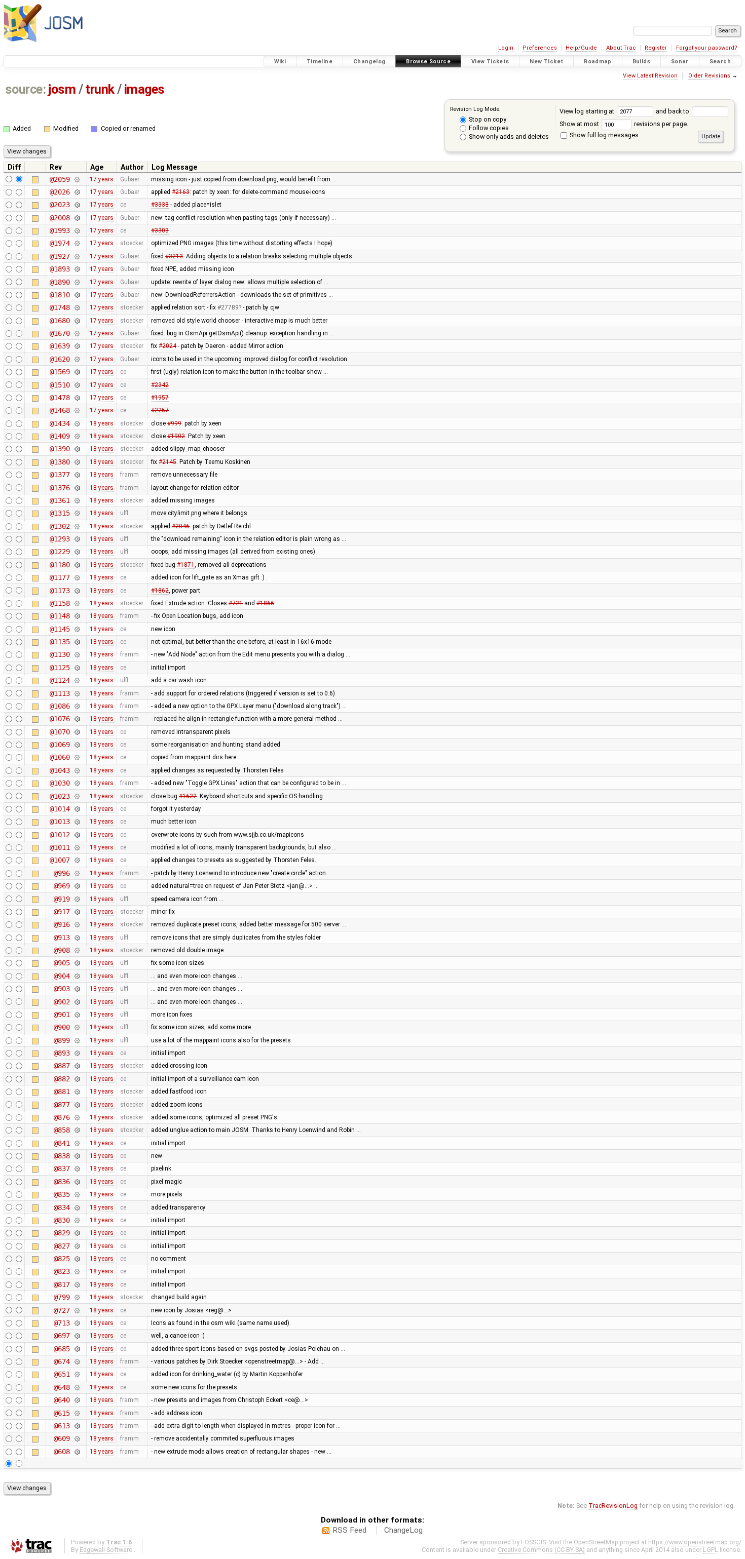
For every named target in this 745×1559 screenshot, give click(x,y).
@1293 (59, 539)
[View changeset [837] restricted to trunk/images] (76, 1168)
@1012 (59, 835)
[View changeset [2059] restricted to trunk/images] (76, 179)
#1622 (188, 796)
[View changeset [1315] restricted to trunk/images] (76, 513)
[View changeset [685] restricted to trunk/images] (76, 1349)
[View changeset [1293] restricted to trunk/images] (76, 539)
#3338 (160, 204)
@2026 (59, 192)
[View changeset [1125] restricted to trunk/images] (76, 668)
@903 (61, 989)
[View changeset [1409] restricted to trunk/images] (76, 436)
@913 (61, 937)
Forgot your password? (706, 48)
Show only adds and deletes (508, 136)
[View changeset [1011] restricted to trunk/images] (76, 847)
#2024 (167, 345)
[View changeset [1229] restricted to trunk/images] (76, 552)
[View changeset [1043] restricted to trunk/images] (76, 770)
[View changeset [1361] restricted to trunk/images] (76, 500)
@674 (61, 1361)
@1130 (59, 654)
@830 (61, 1220)
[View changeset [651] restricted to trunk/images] (76, 1374)
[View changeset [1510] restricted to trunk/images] (76, 385)
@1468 (59, 410)
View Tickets (490, 61)
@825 (61, 1259)
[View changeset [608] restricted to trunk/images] (76, 1452)
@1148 (59, 616)
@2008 (59, 218)
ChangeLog (403, 1530)
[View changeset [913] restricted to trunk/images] (76, 937)
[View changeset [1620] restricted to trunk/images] (76, 359)
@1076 (59, 719)
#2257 (160, 410)
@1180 (59, 565)
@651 (61, 1374)
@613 (61, 1426)
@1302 (59, 526)
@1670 (59, 333)
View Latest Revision (650, 75)
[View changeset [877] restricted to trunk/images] (76, 1105)
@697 (61, 1336)
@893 (61, 1053)
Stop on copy (486, 119)
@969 (61, 886)
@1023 (59, 796)
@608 (61, 1452)
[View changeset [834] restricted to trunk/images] (76, 1207)
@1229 (59, 552)
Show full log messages (603, 135)
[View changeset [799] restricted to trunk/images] (76, 1297)
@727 (61, 1310)
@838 (61, 1156)
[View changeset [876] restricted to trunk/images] (76, 1117)
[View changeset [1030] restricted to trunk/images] (76, 783)
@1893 (59, 269)
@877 (61, 1105)
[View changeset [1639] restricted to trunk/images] (76, 346)
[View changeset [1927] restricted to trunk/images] (76, 256)
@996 (61, 873)
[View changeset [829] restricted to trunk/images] (76, 1233)
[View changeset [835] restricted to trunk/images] (76, 1194)
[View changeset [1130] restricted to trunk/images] (76, 654)
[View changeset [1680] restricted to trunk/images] (76, 321)
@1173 (59, 591)
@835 (61, 1194)
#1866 (265, 603)
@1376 (59, 488)
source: (25, 89)
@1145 (59, 629)
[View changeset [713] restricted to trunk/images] (76, 1323)
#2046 (181, 526)
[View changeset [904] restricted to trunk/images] (76, 976)
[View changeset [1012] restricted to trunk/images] (76, 835)
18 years (102, 423)
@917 (61, 912)
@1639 (59, 346)
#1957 (160, 397)
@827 (61, 1246)
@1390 (59, 449)
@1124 (59, 680)
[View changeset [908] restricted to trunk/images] (76, 950)
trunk (100, 89)
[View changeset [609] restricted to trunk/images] (76, 1438)
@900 (61, 1027)
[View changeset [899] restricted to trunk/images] (76, 1040)
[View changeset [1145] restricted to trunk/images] (76, 629)
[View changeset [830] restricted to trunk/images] (76, 1220)
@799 (61, 1297)
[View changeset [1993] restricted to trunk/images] (76, 230)
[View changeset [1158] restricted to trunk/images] (76, 603)
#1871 (186, 564)
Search (720, 61)
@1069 (59, 744)
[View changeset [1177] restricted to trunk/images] (76, 577)
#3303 (160, 230)
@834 (61, 1207)
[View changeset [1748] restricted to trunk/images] (76, 307)
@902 (61, 1002)
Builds (641, 61)
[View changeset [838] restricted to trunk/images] (76, 1156)
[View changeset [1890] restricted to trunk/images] (76, 282)
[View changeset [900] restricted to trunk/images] (76, 1027)
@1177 (59, 577)
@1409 (59, 436)
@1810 (59, 295)
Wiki (280, 61)
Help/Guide (581, 48)
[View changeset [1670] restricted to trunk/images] (76, 333)
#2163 (181, 192)
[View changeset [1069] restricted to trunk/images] (76, 744)
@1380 (59, 462)
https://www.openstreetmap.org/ (694, 1542)
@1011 (59, 847)
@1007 (59, 860)
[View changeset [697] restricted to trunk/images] (76, 1336)
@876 (61, 1117)
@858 (61, 1130)
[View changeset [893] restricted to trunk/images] (76, 1053)
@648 (61, 1387)
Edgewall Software (106, 1549)
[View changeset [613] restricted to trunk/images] (76, 1426)
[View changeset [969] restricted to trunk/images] (76, 886)
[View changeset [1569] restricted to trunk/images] (76, 372)
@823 (61, 1271)
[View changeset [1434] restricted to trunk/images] (76, 423)
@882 (61, 1079)
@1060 (59, 757)
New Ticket (546, 61)
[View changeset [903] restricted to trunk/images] (76, 989)
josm (62, 89)
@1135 (59, 642)
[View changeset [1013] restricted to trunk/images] (76, 821)
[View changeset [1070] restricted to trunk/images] (76, 732)
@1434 (59, 423)
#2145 (167, 461)
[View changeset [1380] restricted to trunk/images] (76, 462)
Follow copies (488, 128)
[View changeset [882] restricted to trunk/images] (76, 1079)
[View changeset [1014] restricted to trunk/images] (76, 809)
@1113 (59, 693)
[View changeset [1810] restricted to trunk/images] (76, 295)
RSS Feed (349, 1530)
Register (656, 48)
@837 (61, 1168)
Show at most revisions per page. (624, 124)
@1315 (59, 513)
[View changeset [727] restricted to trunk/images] (76, 1310)
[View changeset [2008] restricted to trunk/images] (76, 218)
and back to (673, 111)
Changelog (369, 61)
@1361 (59, 500)
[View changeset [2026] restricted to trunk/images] (76, 192)
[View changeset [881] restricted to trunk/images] (76, 1091)
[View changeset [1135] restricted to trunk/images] (76, 642)
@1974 (59, 243)
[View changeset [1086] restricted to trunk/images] (76, 706)
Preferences (540, 48)
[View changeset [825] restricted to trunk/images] (76, 1259)
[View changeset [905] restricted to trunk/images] (76, 963)
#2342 (160, 384)
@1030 (59, 783)
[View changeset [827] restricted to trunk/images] (76, 1246)
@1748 (59, 307)
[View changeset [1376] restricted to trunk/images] (76, 488)
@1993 (59, 230)
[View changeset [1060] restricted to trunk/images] (76, 757)
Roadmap (598, 61)
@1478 (59, 398)
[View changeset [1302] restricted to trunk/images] (76, 526)
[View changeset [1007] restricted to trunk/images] (76, 860)
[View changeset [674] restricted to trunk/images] (76, 1361)
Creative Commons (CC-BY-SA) (541, 1549)
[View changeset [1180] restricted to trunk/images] (76, 565)
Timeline (319, 61)
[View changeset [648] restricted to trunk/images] (76, 1387)
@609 (61, 1438)
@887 (61, 1066)
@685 (61, 1349)
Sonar (680, 61)
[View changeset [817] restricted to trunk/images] (76, 1284)
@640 (61, 1400)
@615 (61, 1413)
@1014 (59, 809)
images (144, 89)
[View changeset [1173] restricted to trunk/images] (76, 591)
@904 (61, 976)
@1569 (59, 372)
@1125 (59, 668)
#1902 (176, 436)
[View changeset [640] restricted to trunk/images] (76, 1400)
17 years (102, 179)
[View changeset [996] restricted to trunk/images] (76, 873)
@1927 (59, 256)
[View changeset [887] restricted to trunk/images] (76, 1066)
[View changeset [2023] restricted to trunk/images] (76, 205)
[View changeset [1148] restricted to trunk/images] (76, 616)
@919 (61, 899)
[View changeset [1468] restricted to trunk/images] (76, 410)
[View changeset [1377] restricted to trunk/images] (76, 475)
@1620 (59, 359)
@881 (61, 1091)
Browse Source (428, 61)
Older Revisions (709, 75)
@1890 (59, 282)
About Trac (621, 48)
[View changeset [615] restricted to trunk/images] (76, 1413)
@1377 (59, 475)
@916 (61, 924)
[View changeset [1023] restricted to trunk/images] (76, 796)
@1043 (59, 770)
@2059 (59, 179)
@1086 (59, 706)
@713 (61, 1323)
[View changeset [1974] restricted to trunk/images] (76, 243)
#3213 (174, 256)
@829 (61, 1233)
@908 (61, 950)
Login (505, 48)
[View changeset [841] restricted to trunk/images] (76, 1143)
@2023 (59, 205)
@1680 (59, 321)
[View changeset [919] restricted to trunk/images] (76, 899)
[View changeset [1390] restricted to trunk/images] (76, 449)
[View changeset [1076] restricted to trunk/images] (76, 719)
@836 (61, 1182)
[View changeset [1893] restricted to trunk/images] (76, 269)
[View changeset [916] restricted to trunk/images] (76, 924)
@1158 (59, 603)
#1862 (160, 590)
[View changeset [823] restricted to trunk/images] (76, 1271)
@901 (61, 1014)
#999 (174, 423)
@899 (61, 1040)
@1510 (59, 385)
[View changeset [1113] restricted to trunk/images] (76, 693)
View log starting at (588, 111)
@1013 (59, 821)
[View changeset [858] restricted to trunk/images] (76, 1130)
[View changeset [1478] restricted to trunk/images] (76, 398)
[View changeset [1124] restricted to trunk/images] (76, 680)
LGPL (710, 1549)
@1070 (59, 732)
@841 (61, 1143)
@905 (61, 963)
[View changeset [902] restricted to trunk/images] (76, 1002)
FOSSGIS (533, 1542)
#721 (236, 603)
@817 (61, 1284)
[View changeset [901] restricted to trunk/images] (76, 1014)
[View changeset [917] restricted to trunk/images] (76, 912)
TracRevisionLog (613, 1505)
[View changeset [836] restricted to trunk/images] (76, 1182)
